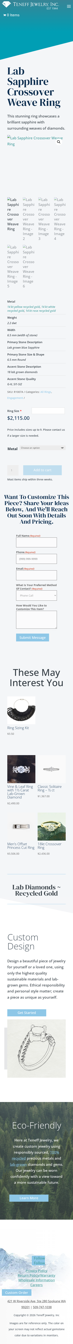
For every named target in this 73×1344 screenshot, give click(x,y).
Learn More (29, 1198)
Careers (36, 1285)
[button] (58, 142)
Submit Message (32, 637)
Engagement (15, 398)
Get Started (27, 1012)
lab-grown (18, 1164)
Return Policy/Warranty (36, 1275)
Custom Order (16, 1292)
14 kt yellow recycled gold (23, 307)
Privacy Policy (36, 1270)
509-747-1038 (42, 1307)
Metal (12, 448)
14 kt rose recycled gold (41, 310)
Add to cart (42, 470)
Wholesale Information (36, 1280)
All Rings (45, 392)
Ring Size (14, 411)
